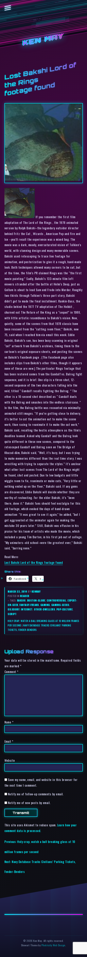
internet (27, 609)
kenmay (36, 591)
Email (8, 741)
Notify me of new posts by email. (29, 802)
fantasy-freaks (29, 605)
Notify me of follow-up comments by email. (36, 794)
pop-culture (64, 609)
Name (9, 722)
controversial (56, 600)
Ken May (43, 40)
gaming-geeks (60, 605)
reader (24, 596)
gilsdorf (13, 609)
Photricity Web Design (53, 945)
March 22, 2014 (18, 591)
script (12, 614)
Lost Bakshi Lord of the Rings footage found (33, 562)
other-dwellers (44, 609)
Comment (11, 671)
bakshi (21, 600)
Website (9, 760)
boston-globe (36, 600)
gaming (45, 605)
